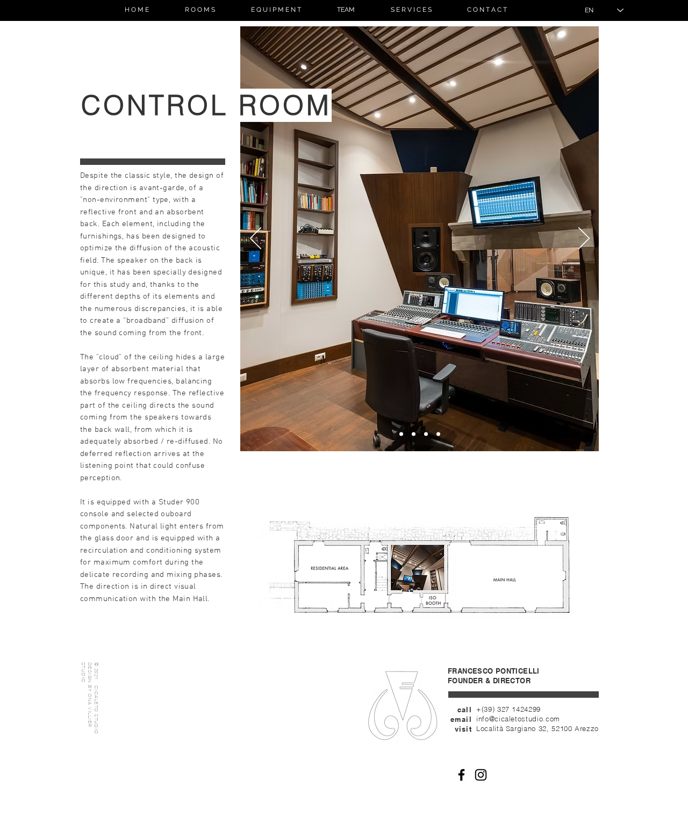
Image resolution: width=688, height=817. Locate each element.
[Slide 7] (413, 434)
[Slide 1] (401, 434)
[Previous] (255, 239)
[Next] (584, 239)
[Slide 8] (426, 434)
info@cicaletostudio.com (518, 718)
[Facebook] (461, 775)
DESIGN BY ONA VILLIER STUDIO (87, 694)
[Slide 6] (438, 434)
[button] (200, 10)
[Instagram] (481, 775)
